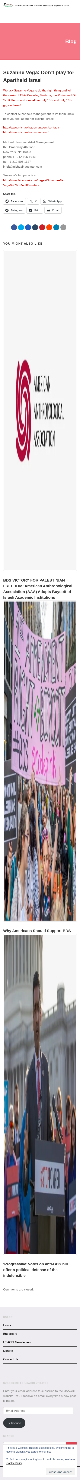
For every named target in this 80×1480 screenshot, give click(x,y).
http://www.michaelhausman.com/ (25, 132)
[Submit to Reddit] (49, 227)
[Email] (63, 227)
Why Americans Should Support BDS (37, 931)
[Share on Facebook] (14, 227)
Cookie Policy (14, 1463)
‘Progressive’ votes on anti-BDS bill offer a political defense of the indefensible (35, 1270)
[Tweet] (21, 227)
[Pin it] (42, 227)
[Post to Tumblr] (35, 227)
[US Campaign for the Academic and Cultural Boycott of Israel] (36, 5)
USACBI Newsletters (17, 1342)
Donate (8, 1350)
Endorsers (10, 1333)
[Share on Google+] (28, 227)
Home (7, 1325)
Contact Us (10, 1359)
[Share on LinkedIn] (56, 227)
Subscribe (14, 1423)
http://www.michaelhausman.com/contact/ (31, 127)
